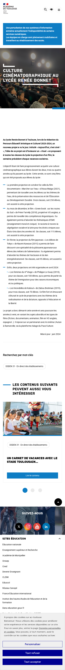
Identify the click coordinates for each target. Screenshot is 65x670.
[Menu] (59, 10)
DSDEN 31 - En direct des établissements (24, 366)
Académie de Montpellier (13, 555)
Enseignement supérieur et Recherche (19, 549)
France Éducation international (16, 593)
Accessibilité (51, 9)
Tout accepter (32, 662)
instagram (28, 526)
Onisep (5, 560)
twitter (19, 526)
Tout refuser (32, 653)
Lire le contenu (32, 475)
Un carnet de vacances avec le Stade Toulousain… (32, 460)
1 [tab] (25, 490)
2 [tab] (32, 490)
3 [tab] (40, 490)
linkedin (46, 526)
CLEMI (5, 577)
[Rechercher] (45, 10)
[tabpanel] (32, 442)
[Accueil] (11, 8)
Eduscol (6, 582)
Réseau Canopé (9, 588)
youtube (37, 526)
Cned (4, 566)
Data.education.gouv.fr (13, 607)
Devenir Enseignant (11, 571)
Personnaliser (32, 644)
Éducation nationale (11, 544)
